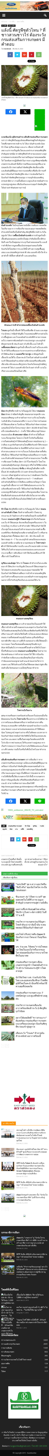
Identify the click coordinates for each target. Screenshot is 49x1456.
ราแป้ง (42, 826)
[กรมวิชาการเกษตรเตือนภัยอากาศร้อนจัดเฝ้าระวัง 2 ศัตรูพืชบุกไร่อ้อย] (7, 1008)
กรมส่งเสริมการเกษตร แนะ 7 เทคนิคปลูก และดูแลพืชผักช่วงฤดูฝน (31, 995)
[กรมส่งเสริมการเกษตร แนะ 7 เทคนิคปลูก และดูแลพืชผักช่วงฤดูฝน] (7, 995)
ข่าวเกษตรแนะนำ (8, 1340)
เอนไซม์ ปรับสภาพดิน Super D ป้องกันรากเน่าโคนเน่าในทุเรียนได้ (31, 937)
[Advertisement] (24, 1068)
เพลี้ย (22, 829)
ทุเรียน (35, 826)
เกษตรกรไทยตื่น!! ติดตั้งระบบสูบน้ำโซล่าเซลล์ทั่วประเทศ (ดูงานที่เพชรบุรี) (11, 862)
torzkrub (7, 49)
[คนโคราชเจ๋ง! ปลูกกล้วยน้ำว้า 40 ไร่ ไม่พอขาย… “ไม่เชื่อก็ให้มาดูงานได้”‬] (7, 1314)
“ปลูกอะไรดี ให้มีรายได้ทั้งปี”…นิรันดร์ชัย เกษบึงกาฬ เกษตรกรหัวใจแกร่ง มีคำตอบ (31, 1322)
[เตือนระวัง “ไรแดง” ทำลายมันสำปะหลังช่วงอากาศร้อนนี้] (7, 1036)
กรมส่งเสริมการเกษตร (15, 826)
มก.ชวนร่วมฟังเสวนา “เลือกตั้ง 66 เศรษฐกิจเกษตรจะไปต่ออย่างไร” (36, 862)
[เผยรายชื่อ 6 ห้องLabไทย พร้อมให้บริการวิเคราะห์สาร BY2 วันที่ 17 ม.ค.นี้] (7, 912)
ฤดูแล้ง (4, 829)
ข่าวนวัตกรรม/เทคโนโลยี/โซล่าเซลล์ (16, 1359)
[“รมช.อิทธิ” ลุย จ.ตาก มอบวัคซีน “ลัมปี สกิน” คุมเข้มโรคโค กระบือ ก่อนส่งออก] (7, 887)
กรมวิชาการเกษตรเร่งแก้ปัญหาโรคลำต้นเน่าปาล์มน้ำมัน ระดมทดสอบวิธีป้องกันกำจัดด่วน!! (31, 924)
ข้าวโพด (27, 826)
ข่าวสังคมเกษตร (7, 1351)
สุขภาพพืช (12, 26)
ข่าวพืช (4, 26)
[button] (45, 15)
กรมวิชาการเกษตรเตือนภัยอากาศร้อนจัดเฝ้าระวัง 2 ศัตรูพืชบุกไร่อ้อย (31, 1008)
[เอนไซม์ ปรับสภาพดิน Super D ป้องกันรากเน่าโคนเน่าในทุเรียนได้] (7, 937)
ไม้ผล (3, 1371)
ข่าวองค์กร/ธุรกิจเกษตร (10, 1344)
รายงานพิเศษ (6, 1348)
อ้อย (11, 829)
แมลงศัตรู (30, 829)
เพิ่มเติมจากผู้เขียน (10, 877)
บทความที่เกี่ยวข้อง (10, 874)
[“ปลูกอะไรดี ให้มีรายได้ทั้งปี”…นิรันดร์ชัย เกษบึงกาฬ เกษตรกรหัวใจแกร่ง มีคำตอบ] (7, 1326)
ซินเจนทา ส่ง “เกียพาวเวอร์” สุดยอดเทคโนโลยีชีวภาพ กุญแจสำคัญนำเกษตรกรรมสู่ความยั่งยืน (32, 899)
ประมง (4, 1367)
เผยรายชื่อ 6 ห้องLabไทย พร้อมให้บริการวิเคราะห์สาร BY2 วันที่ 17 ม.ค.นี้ (31, 912)
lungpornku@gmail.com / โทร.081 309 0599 (28, 1446)
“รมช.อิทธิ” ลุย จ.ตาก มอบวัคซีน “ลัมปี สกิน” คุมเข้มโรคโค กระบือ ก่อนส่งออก (31, 887)
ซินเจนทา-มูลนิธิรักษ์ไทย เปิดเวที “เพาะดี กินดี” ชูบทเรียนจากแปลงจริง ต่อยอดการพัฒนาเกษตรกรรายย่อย (32, 1151)
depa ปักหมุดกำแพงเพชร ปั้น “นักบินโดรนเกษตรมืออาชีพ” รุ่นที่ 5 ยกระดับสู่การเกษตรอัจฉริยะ (32, 1197)
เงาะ (16, 829)
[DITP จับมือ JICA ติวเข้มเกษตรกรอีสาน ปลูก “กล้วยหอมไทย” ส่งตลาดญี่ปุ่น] (7, 1185)
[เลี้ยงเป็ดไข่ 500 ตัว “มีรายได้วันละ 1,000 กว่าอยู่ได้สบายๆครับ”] (7, 1300)
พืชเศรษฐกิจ (6, 1355)
